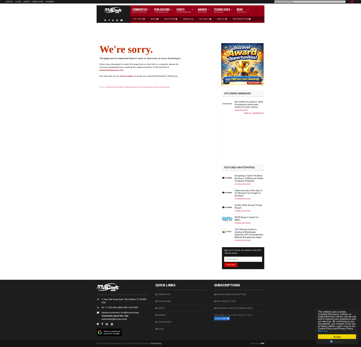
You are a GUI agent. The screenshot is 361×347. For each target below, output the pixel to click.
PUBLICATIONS (164, 301)
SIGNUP (27, 2)
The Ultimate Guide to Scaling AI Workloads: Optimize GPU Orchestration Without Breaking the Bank (249, 233)
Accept (337, 336)
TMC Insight (204, 19)
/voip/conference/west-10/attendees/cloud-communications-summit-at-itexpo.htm (138, 87)
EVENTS (161, 308)
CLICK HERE (221, 318)
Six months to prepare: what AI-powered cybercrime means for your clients (249, 104)
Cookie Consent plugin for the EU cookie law (337, 341)
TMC (262, 343)
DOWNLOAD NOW (242, 184)
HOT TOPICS (138, 19)
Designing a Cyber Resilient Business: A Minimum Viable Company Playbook (249, 178)
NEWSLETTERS (38, 2)
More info (323, 330)
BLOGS (160, 329)
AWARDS (161, 315)
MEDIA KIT (221, 19)
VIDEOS (153, 19)
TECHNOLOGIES (164, 322)
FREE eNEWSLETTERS (241, 19)
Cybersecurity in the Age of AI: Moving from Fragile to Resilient (248, 193)
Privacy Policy (155, 343)
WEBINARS (50, 2)
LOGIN (18, 2)
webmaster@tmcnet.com (111, 70)
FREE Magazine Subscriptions (231, 294)
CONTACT (9, 2)
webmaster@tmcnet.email (114, 319)
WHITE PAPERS (170, 19)
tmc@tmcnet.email (130, 312)
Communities (164, 294)
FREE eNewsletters (226, 301)
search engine (126, 76)
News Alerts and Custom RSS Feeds (234, 308)
